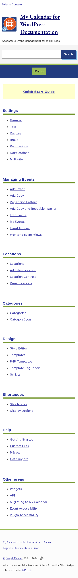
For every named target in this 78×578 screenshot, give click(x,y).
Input (14, 140)
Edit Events (18, 215)
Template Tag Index (25, 368)
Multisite (16, 159)
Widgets (16, 489)
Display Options (21, 411)
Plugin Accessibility (24, 515)
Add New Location (23, 270)
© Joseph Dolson (12, 558)
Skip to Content (12, 4)
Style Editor (18, 348)
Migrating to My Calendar (28, 502)
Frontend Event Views (26, 235)
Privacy (15, 453)
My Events (17, 222)
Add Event (17, 189)
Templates (18, 355)
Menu (39, 71)
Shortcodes (18, 404)
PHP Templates (21, 361)
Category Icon (20, 319)
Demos (47, 542)
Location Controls (23, 277)
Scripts (15, 374)
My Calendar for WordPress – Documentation (40, 24)
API (12, 495)
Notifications (19, 153)
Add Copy (17, 196)
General (16, 120)
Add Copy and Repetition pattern (34, 209)
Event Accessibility (24, 508)
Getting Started (21, 439)
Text (13, 127)
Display (15, 133)
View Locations (21, 283)
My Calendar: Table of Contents (21, 542)
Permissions (19, 146)
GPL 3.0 (26, 570)
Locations (17, 264)
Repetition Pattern (23, 202)
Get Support (19, 459)
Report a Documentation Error (21, 548)
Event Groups (20, 228)
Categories (18, 313)
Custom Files (19, 446)
